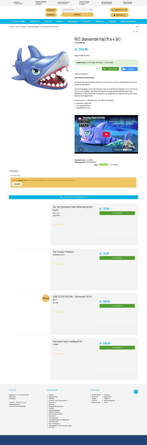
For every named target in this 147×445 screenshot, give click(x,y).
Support (51, 408)
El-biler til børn (18, 21)
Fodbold (59, 21)
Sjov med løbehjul (54, 424)
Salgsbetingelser (54, 410)
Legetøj (47, 21)
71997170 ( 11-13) (120, 10)
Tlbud (106, 402)
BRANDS (77, 14)
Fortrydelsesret (53, 418)
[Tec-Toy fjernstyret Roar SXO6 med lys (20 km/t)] (30, 224)
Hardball (51, 15)
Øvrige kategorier (128, 21)
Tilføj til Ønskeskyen (131, 69)
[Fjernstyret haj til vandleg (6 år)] (30, 359)
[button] (133, 31)
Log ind (17, 184)
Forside (51, 395)
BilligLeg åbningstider (56, 406)
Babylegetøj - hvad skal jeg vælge (60, 426)
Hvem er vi (52, 402)
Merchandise (73, 21)
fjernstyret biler (53, 422)
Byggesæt (100, 21)
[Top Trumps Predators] (30, 269)
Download (52, 416)
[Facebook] (136, 392)
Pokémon (112, 21)
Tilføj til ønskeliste (81, 74)
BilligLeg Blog (53, 397)
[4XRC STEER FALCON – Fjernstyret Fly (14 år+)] (30, 314)
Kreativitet (35, 21)
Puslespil (87, 21)
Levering (51, 404)
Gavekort (51, 10)
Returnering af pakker (56, 414)
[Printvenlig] (137, 27)
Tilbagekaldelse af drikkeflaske (59, 420)
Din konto (52, 427)
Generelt (51, 399)
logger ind (22, 180)
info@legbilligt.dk (14, 404)
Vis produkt (117, 213)
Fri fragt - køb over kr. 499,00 (58, 400)
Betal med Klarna (54, 412)
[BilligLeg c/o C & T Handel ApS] (24, 12)
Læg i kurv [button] (113, 69)
